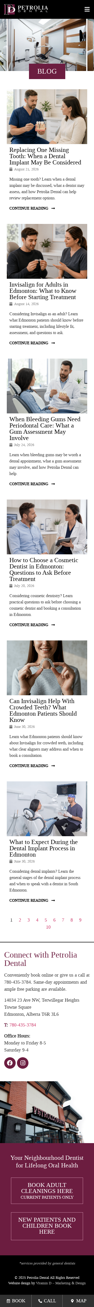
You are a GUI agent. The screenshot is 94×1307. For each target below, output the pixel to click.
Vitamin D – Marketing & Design (61, 1283)
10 (48, 927)
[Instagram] (22, 1063)
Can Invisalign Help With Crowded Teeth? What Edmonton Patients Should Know (43, 710)
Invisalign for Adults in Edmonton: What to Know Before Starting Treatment (42, 290)
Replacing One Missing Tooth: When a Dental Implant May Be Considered (45, 156)
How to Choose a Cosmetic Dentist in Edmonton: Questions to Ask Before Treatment (43, 569)
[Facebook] (10, 1063)
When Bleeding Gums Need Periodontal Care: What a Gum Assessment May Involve (44, 428)
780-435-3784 (22, 1025)
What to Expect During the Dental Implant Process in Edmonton (43, 848)
